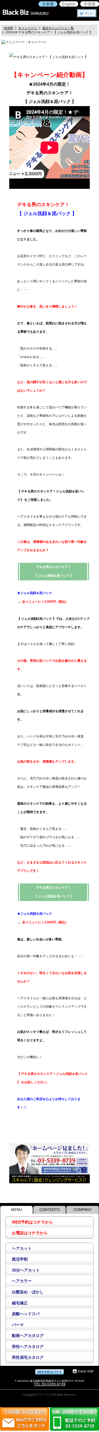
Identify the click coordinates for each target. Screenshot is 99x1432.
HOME (8, 28)
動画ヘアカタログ (28, 1335)
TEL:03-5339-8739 (49, 1384)
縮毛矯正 (20, 1303)
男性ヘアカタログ (28, 1346)
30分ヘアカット (26, 1270)
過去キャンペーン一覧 (58, 28)
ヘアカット (22, 1248)
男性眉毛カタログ (28, 1357)
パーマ (18, 1324)
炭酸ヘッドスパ (26, 1313)
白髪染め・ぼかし (28, 1292)
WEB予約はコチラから (32, 1222)
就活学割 (20, 1259)
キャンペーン (27, 28)
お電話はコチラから (30, 1233)
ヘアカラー (22, 1281)
